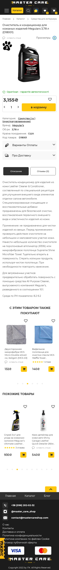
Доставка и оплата (13, 531)
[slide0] (7, 469)
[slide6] (37, 469)
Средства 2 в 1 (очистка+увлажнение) (18, 120)
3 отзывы (20, 447)
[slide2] (17, 469)
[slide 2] (27, 383)
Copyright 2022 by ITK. (19, 567)
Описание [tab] (16, 171)
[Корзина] (54, 10)
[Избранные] (45, 10)
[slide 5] (42, 383)
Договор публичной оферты (19, 542)
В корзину (39, 107)
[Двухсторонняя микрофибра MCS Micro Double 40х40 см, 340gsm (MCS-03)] (16, 335)
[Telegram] (36, 10)
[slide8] (46, 469)
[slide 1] (22, 383)
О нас (5, 524)
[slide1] (12, 469)
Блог (47, 495)
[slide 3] (32, 383)
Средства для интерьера (44, 19)
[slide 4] (37, 383)
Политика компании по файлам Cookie (25, 538)
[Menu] (6, 10)
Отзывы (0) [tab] (43, 171)
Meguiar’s (18, 125)
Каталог (17, 10)
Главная (6, 19)
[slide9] (51, 469)
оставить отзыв (14, 38)
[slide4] (27, 469)
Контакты (8, 528)
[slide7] (41, 469)
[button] (50, 99)
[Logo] (29, 6)
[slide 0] (17, 383)
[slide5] (32, 469)
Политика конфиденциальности (22, 535)
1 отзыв (47, 362)
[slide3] (22, 469)
